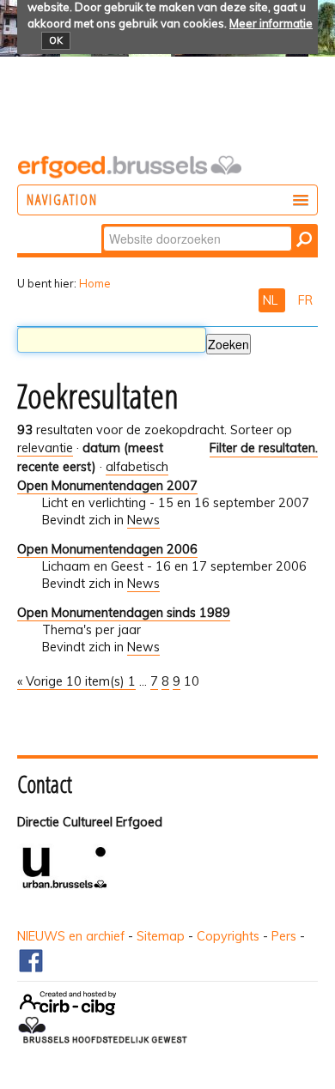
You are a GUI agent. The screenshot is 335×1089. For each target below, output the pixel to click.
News (143, 520)
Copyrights (228, 936)
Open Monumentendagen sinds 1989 (123, 612)
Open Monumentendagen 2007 (107, 485)
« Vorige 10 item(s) (72, 681)
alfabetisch (137, 467)
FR (305, 300)
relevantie (45, 448)
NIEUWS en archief (71, 936)
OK (56, 40)
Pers (283, 936)
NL (272, 300)
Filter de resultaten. (264, 448)
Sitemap (161, 936)
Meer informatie (271, 23)
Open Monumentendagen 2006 (107, 549)
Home (95, 283)
